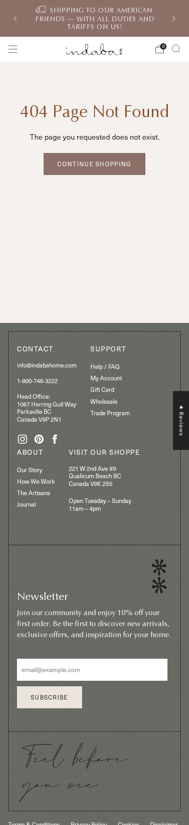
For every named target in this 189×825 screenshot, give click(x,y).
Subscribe (49, 697)
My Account (106, 377)
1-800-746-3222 (37, 380)
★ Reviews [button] (181, 420)
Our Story (29, 469)
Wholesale (103, 401)
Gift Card (102, 389)
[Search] (176, 48)
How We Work (36, 481)
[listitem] (95, 18)
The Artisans (33, 492)
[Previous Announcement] (15, 18)
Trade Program (110, 412)
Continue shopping (94, 163)
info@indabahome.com (47, 365)
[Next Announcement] (173, 18)
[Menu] (12, 49)
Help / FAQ (105, 366)
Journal (26, 504)
